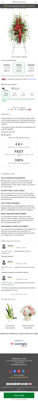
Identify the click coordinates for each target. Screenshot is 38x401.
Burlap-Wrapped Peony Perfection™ (25, 283)
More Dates (32, 94)
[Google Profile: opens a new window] (23, 371)
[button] (34, 396)
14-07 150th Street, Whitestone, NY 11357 (19, 361)
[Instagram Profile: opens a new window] (10, 371)
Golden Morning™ (19, 251)
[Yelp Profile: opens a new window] (27, 371)
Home (3, 8)
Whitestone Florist (19, 2)
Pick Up (16, 89)
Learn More (32, 79)
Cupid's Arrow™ (19, 267)
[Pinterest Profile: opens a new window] (19, 371)
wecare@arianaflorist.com (19, 365)
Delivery (5, 89)
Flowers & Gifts (10, 8)
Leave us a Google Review (19, 377)
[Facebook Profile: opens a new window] (14, 371)
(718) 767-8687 (19, 363)
